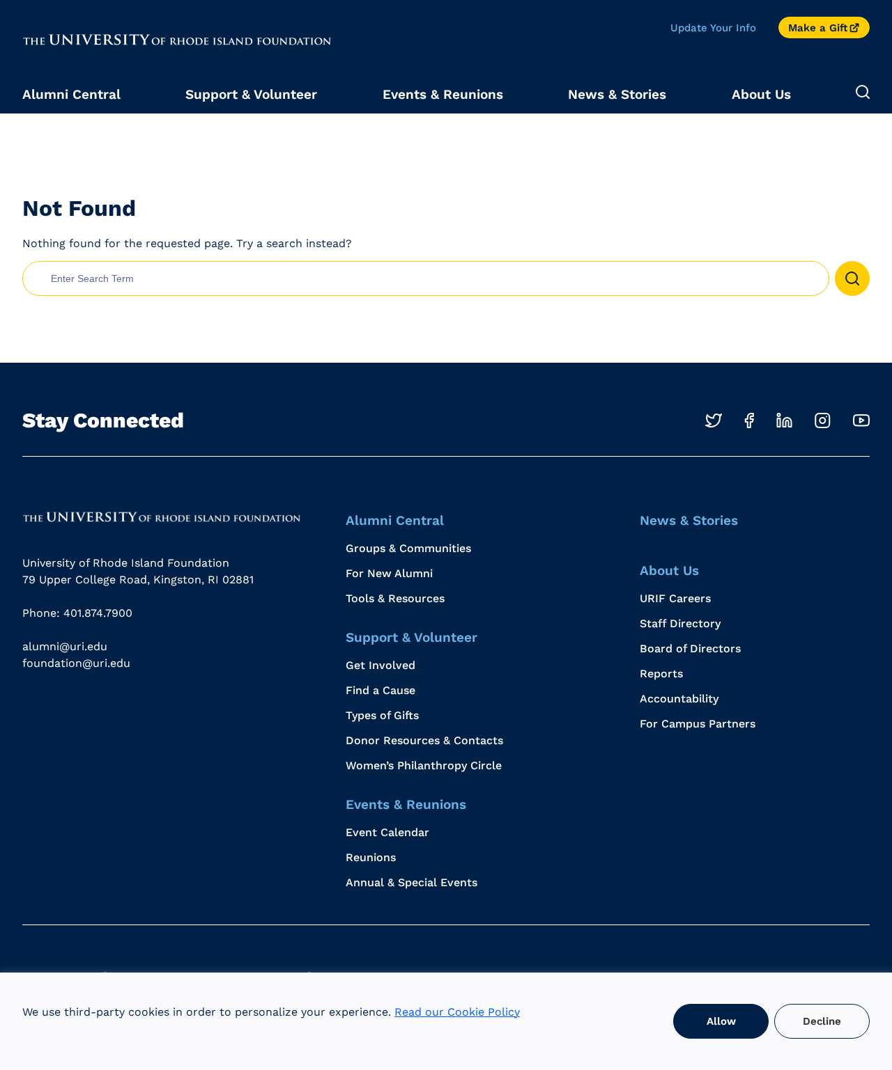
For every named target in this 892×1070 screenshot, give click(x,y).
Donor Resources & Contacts (424, 740)
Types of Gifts (382, 715)
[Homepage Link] (161, 517)
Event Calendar (387, 832)
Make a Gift (817, 28)
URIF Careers (675, 598)
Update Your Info (713, 28)
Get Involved (380, 665)
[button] (852, 278)
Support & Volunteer (251, 94)
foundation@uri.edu (76, 663)
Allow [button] (721, 1021)
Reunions (371, 857)
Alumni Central (71, 94)
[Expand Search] (863, 93)
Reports (661, 673)
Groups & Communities (408, 548)
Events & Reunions (443, 94)
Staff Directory (680, 623)
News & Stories (617, 94)
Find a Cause (380, 690)
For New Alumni (389, 573)
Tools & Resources (395, 598)
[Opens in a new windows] (713, 420)
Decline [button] (822, 1021)
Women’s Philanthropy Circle (424, 765)
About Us (761, 94)
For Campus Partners (697, 723)
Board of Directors (690, 648)
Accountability (679, 698)
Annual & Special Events (411, 882)
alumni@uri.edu (64, 646)
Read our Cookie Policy (457, 1011)
